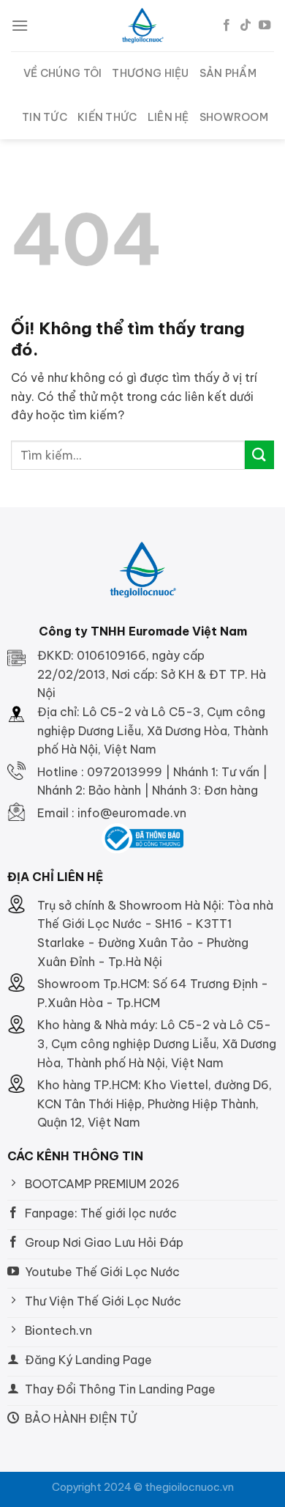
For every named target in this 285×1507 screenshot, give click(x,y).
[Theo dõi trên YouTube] (264, 25)
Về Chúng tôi (62, 73)
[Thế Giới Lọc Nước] (143, 25)
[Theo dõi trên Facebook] (226, 25)
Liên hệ (168, 117)
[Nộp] (259, 455)
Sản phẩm (228, 73)
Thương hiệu (150, 73)
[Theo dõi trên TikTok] (245, 25)
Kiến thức (107, 117)
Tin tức (44, 117)
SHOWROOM (234, 117)
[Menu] (19, 25)
